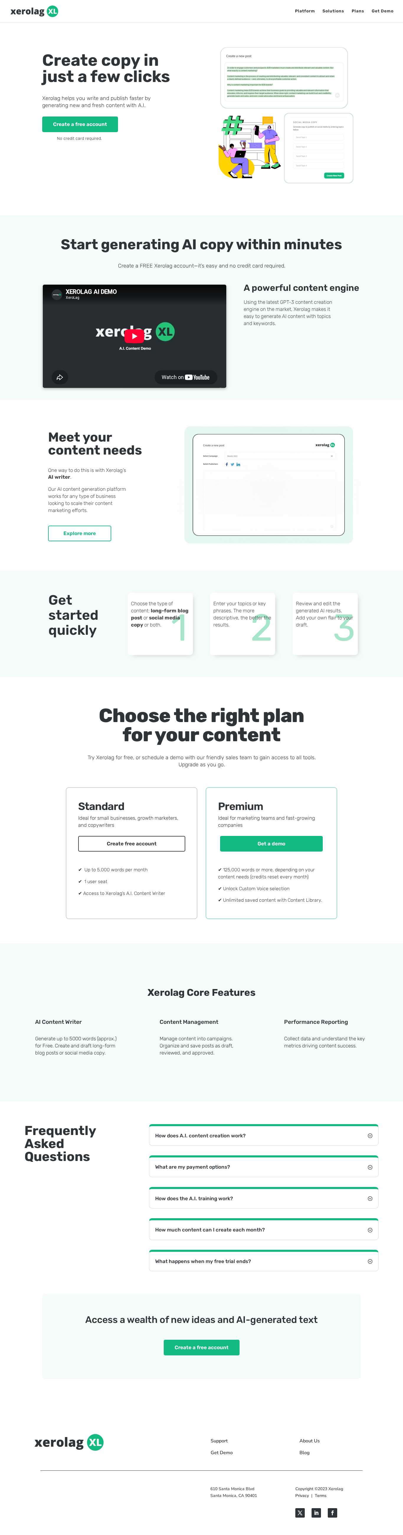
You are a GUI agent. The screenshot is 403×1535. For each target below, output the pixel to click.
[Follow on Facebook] (332, 1513)
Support (219, 1441)
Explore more (79, 533)
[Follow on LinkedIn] (316, 1513)
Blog (304, 1452)
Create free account (132, 844)
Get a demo (271, 844)
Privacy (302, 1495)
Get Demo (383, 11)
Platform (305, 11)
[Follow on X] (300, 1513)
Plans (358, 11)
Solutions (333, 11)
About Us (309, 1441)
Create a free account (80, 124)
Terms (321, 1495)
